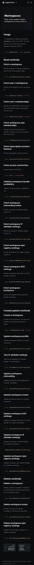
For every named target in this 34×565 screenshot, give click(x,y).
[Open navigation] (31, 2)
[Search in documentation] (28, 2)
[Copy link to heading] (3, 34)
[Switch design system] (16, 2)
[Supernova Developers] (8, 2)
